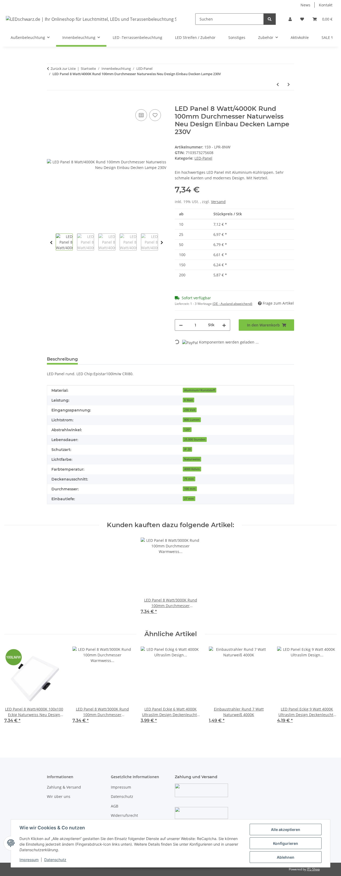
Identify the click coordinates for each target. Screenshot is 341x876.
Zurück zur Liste (63, 68)
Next (161, 242)
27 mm (189, 498)
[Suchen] (269, 19)
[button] (290, 19)
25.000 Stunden (194, 439)
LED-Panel (203, 158)
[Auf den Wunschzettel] (155, 115)
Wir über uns (58, 796)
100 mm (190, 489)
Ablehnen (285, 857)
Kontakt (325, 4)
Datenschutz (55, 859)
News (305, 4)
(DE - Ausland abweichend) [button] (232, 303)
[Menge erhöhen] (224, 325)
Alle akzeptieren (285, 829)
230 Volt (189, 410)
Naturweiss (192, 459)
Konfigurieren (285, 843)
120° (187, 429)
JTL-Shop (313, 869)
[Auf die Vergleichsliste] (141, 115)
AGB (114, 806)
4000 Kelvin (192, 469)
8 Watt (188, 400)
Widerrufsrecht (124, 815)
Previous (51, 242)
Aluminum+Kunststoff (199, 390)
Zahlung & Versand (64, 787)
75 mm (189, 479)
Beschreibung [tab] (62, 359)
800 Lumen (192, 420)
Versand (218, 201)
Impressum (29, 859)
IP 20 (187, 449)
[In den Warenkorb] (51, 102)
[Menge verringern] (181, 325)
